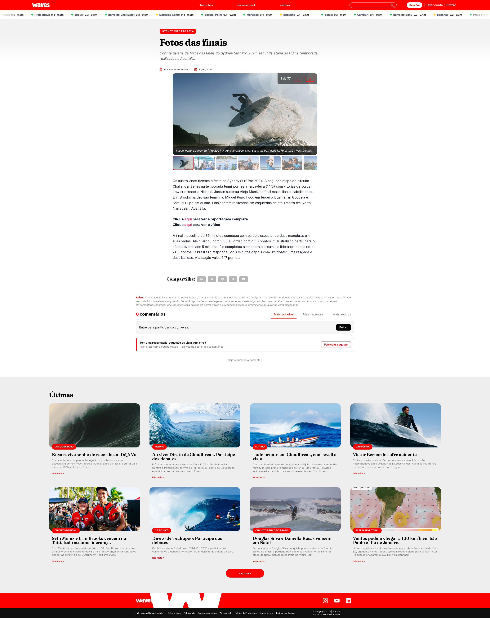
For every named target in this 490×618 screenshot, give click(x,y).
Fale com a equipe (336, 344)
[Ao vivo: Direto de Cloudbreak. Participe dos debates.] (194, 442)
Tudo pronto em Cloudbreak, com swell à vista (294, 456)
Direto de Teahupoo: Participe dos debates (187, 540)
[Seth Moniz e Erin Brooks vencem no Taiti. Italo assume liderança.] (94, 526)
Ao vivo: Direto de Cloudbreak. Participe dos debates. (193, 456)
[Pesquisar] (392, 5)
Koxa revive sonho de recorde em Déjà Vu (94, 454)
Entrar (451, 5)
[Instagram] (325, 600)
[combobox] (373, 5)
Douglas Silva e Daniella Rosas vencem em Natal (292, 540)
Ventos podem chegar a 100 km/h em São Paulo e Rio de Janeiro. (395, 540)
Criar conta (434, 5)
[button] (201, 279)
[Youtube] (337, 600)
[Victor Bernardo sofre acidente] (395, 442)
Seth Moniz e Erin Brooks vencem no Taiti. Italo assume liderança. (89, 540)
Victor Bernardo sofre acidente (385, 454)
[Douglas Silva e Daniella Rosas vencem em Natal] (295, 526)
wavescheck (246, 5)
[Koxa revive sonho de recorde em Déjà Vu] (94, 442)
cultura (285, 5)
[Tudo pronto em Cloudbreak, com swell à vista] (295, 442)
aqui (188, 219)
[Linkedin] (348, 600)
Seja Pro (414, 5)
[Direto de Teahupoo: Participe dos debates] (194, 526)
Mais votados (283, 314)
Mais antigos (342, 314)
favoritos (206, 5)
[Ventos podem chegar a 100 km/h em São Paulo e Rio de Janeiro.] (395, 526)
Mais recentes (313, 314)
